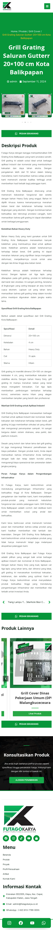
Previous (3, 105)
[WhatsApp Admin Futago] (44, 923)
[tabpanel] (13, 105)
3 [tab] (28, 122)
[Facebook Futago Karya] (21, 923)
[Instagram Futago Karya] (9, 923)
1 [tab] (22, 122)
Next (49, 105)
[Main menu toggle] (47, 6)
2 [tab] (25, 122)
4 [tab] (30, 122)
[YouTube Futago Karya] (32, 923)
